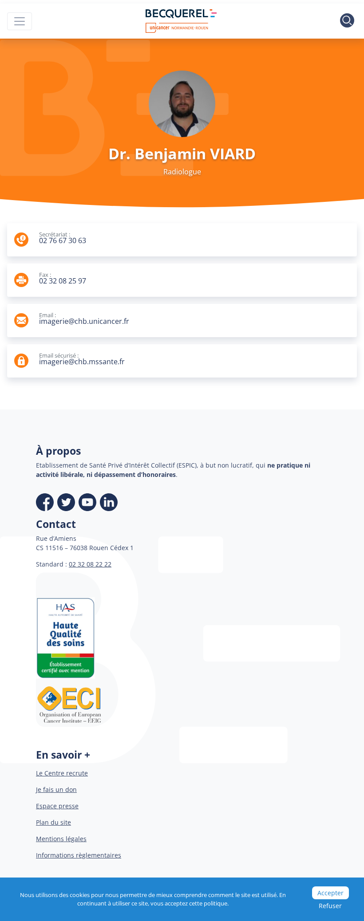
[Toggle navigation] (19, 21)
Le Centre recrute (62, 773)
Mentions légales (61, 838)
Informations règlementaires (78, 855)
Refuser (330, 905)
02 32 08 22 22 (90, 564)
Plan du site (53, 822)
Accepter (330, 893)
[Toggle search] (347, 21)
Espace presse (57, 806)
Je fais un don (56, 789)
